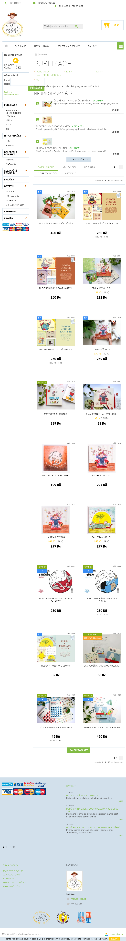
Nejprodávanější (47, 173)
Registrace (77, 6)
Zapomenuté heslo (11, 94)
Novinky (70, 786)
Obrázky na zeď (15, 205)
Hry (8, 141)
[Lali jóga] (12, 24)
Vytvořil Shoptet (116, 934)
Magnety (11, 200)
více (121, 801)
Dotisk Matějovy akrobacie (82, 795)
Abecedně (70, 173)
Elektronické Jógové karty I (60, 126)
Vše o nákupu (11, 865)
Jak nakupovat (11, 874)
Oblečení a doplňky (69, 46)
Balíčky (92, 46)
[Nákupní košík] (16, 61)
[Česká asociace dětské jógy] (63, 917)
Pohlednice (12, 196)
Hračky (10, 145)
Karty (9, 124)
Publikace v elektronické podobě (13, 113)
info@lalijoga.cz (78, 899)
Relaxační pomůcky (10, 171)
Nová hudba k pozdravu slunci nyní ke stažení (92, 827)
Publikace (20, 46)
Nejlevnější (69, 167)
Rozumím (114, 939)
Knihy (9, 120)
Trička (9, 159)
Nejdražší (89, 167)
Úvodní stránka (6, 46)
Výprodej (10, 211)
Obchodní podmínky (14, 882)
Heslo (7, 84)
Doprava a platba (13, 871)
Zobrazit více (77, 160)
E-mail (7, 80)
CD (7, 129)
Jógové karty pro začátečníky (77, 100)
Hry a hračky (41, 46)
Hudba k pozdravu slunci (58, 148)
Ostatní (9, 186)
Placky (10, 191)
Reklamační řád (12, 886)
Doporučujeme (46, 167)
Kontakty (8, 878)
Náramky (11, 164)
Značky (8, 218)
